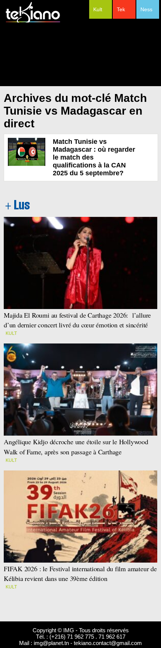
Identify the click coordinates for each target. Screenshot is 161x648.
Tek (121, 9)
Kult (97, 9)
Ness (146, 9)
